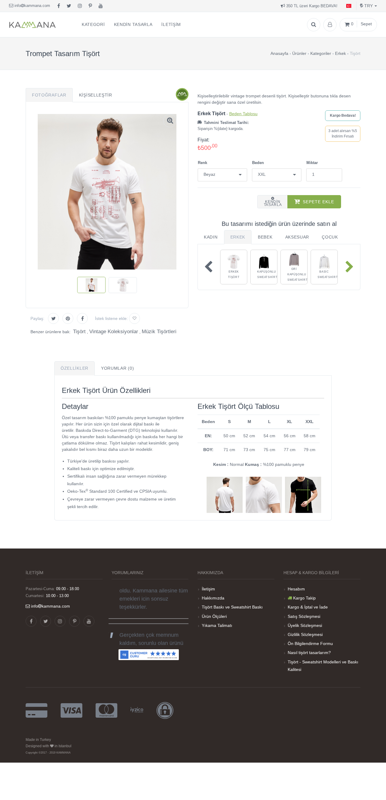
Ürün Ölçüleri (214, 616)
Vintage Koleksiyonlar (113, 331)
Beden (258, 162)
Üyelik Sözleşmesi (305, 625)
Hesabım (296, 589)
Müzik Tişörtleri (159, 331)
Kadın (211, 237)
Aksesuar (297, 237)
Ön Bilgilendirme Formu (310, 643)
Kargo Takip (304, 598)
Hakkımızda (213, 598)
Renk (202, 162)
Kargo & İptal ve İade (308, 607)
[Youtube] (101, 6)
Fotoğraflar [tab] (49, 95)
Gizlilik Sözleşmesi (305, 634)
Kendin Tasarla (273, 203)
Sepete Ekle (318, 201)
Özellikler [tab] (74, 368)
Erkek (237, 237)
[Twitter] (69, 6)
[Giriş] (330, 24)
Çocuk (330, 237)
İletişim (208, 589)
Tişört (79, 331)
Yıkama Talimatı (217, 625)
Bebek (265, 237)
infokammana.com (31, 5)
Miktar (312, 162)
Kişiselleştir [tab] (95, 95)
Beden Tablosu (243, 113)
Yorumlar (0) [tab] (117, 368)
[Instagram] (80, 6)
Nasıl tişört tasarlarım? (309, 652)
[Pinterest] (90, 6)
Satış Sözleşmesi (304, 616)
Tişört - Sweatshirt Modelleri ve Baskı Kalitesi (323, 665)
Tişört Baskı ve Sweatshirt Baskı (232, 607)
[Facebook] (58, 6)
